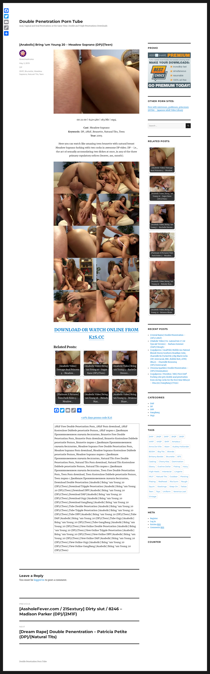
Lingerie (178, 471)
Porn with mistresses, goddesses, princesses (168, 107)
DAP (152, 403)
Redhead (162, 481)
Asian (167, 446)
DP (20, 67)
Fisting (177, 466)
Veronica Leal (179, 491)
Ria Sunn (174, 481)
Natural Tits (33, 74)
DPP (152, 409)
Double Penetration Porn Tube (51, 21)
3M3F (181, 436)
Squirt (152, 486)
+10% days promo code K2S (96, 417)
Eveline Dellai (164, 466)
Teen (41, 74)
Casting (152, 461)
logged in (39, 579)
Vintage (152, 496)
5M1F (167, 441)
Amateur (176, 441)
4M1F (151, 441)
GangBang (155, 412)
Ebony (152, 466)
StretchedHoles (26, 59)
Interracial (167, 471)
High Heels (154, 471)
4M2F (159, 441)
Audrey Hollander (180, 446)
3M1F (166, 436)
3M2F (173, 436)
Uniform (167, 491)
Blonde (170, 451)
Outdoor (174, 476)
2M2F (158, 436)
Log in (153, 521)
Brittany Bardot (156, 456)
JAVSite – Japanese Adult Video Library (165, 110)
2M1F (21, 71)
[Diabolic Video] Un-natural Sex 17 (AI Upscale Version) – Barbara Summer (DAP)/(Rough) (167, 344)
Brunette (29, 71)
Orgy (152, 415)
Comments (157, 527)
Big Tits (161, 451)
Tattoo (184, 486)
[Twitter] (6, 16)
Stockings (162, 486)
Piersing (184, 476)
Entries (155, 524)
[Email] (6, 22)
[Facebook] (6, 10)
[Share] (6, 33)
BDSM (152, 451)
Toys (158, 491)
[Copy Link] (6, 28)
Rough (184, 481)
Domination (177, 461)
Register (154, 518)
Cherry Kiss (164, 461)
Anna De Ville (155, 446)
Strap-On (173, 486)
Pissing (152, 481)
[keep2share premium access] (169, 70)
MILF (151, 476)
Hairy (185, 466)
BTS (179, 456)
